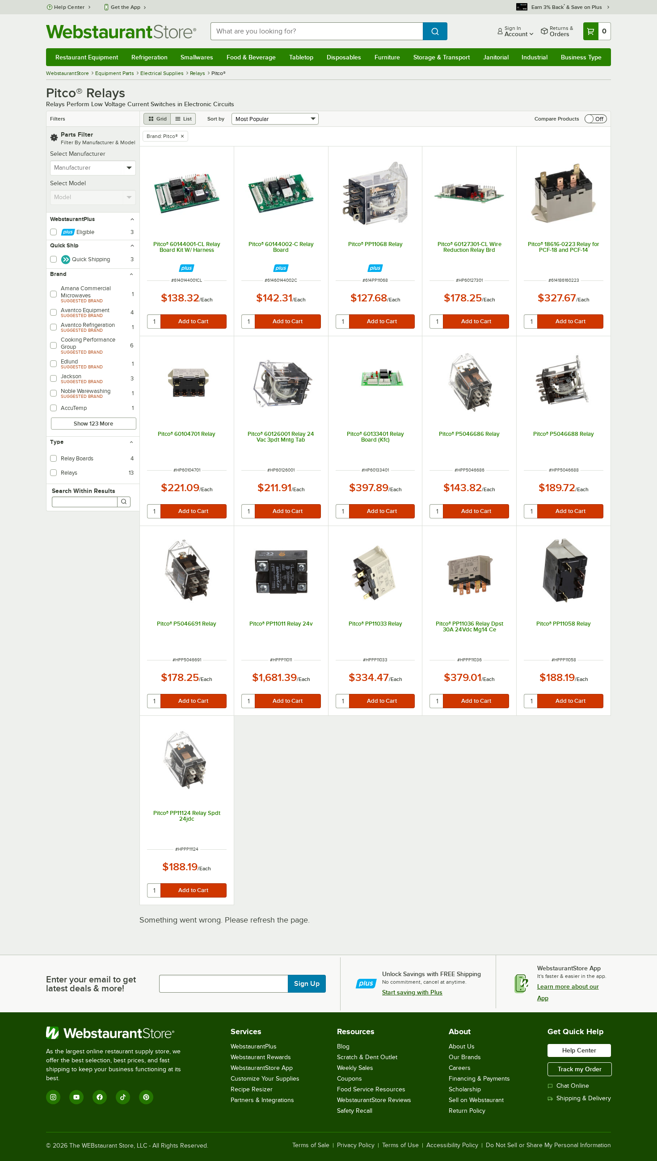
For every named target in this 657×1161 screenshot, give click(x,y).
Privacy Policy (356, 1145)
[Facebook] (100, 1097)
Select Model (68, 183)
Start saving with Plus (412, 992)
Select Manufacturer (77, 153)
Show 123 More (93, 423)
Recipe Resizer (252, 1089)
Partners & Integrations (262, 1100)
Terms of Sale (310, 1145)
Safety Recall (354, 1110)
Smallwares (197, 57)
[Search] (124, 502)
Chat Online (572, 1085)
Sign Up (307, 984)
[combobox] (317, 31)
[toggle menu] (129, 167)
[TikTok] (123, 1097)
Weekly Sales (355, 1068)
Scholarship (465, 1089)
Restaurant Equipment (86, 57)
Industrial (535, 57)
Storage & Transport (441, 57)
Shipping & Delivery (583, 1098)
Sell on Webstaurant (476, 1100)
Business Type (581, 57)
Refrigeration (149, 57)
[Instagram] (53, 1097)
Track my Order (580, 1069)
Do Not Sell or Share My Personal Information (548, 1145)
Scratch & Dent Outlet (367, 1057)
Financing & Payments (479, 1078)
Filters (57, 119)
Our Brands (465, 1057)
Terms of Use (400, 1145)
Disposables (344, 57)
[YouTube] (76, 1097)
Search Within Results (83, 490)
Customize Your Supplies (265, 1078)
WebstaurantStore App (262, 1068)
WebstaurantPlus (254, 1046)
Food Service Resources (371, 1089)
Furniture (387, 57)
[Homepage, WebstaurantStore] (121, 31)
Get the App (125, 7)
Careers (460, 1068)
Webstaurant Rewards (261, 1057)
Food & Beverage (251, 57)
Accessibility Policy (452, 1145)
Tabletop (301, 57)
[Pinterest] (146, 1097)
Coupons (349, 1078)
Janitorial (496, 57)
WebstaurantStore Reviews (374, 1100)
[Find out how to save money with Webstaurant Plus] (186, 268)
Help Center (69, 7)
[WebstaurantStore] (119, 1033)
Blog (343, 1046)
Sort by (215, 119)
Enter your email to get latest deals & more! (91, 984)
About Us (462, 1046)
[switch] (596, 118)
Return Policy (467, 1110)
